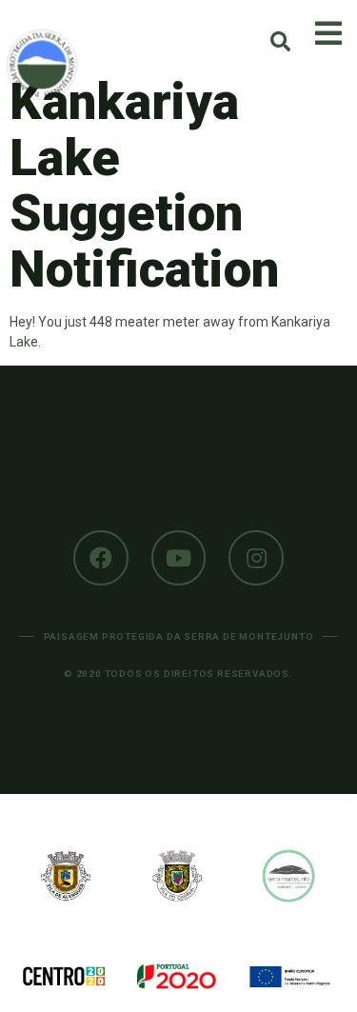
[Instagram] (256, 557)
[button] (280, 41)
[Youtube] (179, 557)
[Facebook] (101, 557)
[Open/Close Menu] (328, 33)
